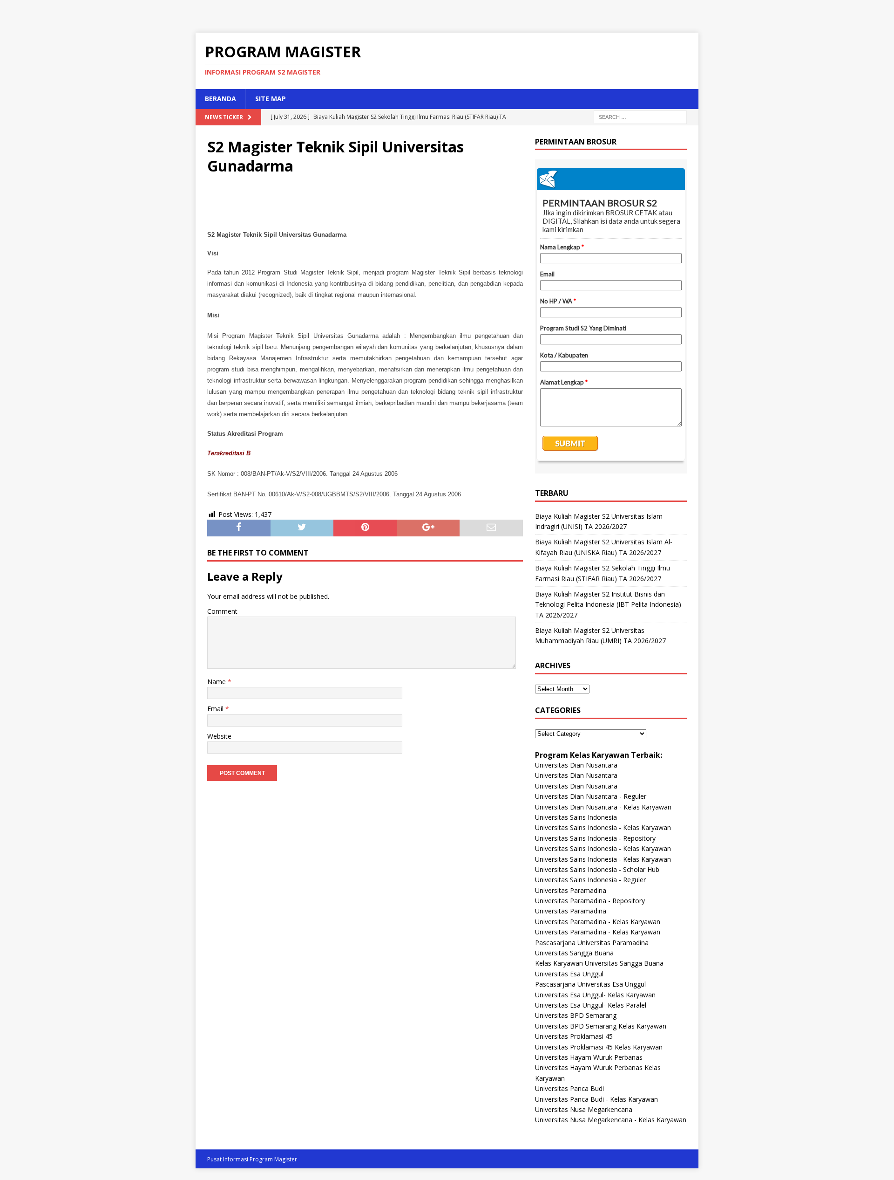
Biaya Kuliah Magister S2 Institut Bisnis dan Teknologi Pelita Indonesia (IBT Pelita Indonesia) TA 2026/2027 (608, 604)
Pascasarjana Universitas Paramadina (592, 942)
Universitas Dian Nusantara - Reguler (590, 796)
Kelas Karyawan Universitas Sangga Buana (599, 963)
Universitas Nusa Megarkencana (583, 1109)
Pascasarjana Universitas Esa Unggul (590, 984)
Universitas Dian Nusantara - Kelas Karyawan (603, 807)
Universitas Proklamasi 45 (574, 1036)
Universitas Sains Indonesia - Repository (595, 838)
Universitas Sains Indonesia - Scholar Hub (597, 869)
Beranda (220, 98)
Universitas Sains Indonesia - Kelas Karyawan (603, 827)
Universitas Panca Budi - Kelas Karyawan (596, 1099)
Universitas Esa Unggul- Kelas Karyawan (595, 994)
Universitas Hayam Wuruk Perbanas (589, 1057)
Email (216, 708)
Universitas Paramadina (570, 890)
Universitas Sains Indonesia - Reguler (590, 879)
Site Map (270, 98)
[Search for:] (640, 116)
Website (219, 736)
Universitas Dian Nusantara (576, 765)
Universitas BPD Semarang (575, 1015)
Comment (222, 611)
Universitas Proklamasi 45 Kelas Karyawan (599, 1047)
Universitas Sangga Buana (574, 952)
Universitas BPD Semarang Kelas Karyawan (600, 1026)
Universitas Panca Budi (569, 1088)
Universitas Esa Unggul (569, 973)
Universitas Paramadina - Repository (590, 900)
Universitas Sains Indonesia (576, 817)
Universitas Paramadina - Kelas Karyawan (597, 921)
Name (217, 681)
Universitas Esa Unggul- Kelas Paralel (590, 1005)
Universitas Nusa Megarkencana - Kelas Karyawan (610, 1119)
